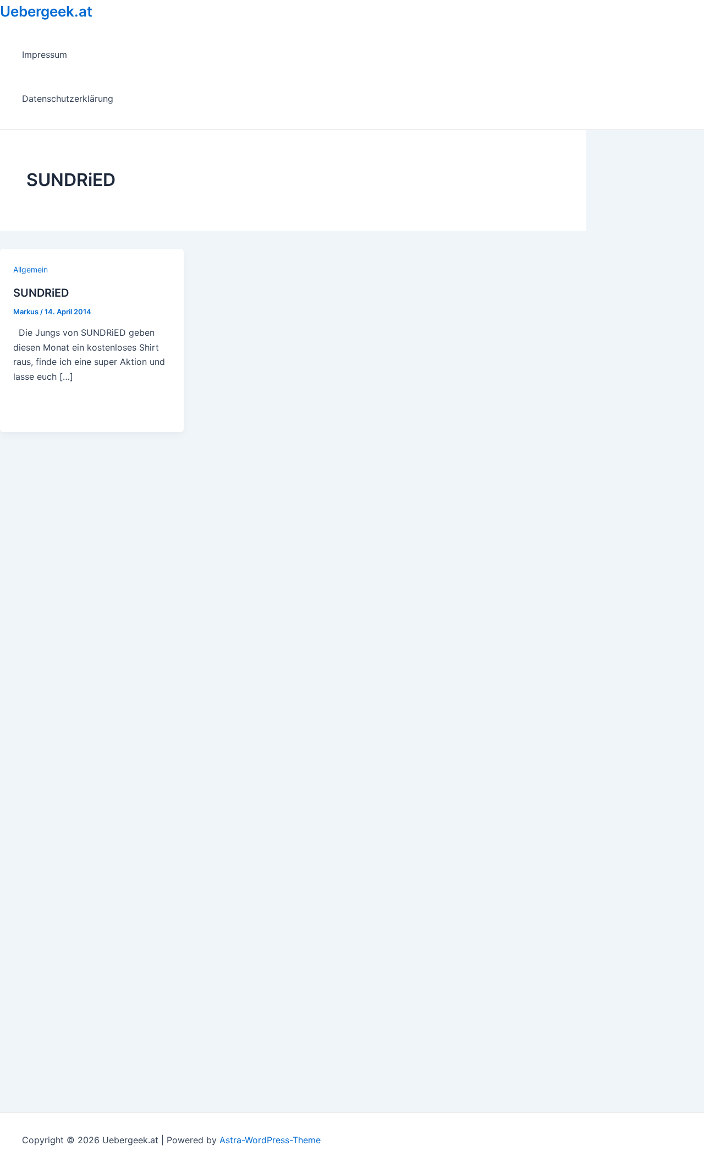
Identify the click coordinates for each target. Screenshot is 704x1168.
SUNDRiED (41, 292)
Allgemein (30, 269)
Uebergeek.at (46, 11)
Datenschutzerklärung (67, 98)
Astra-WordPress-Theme (270, 1139)
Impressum (44, 54)
